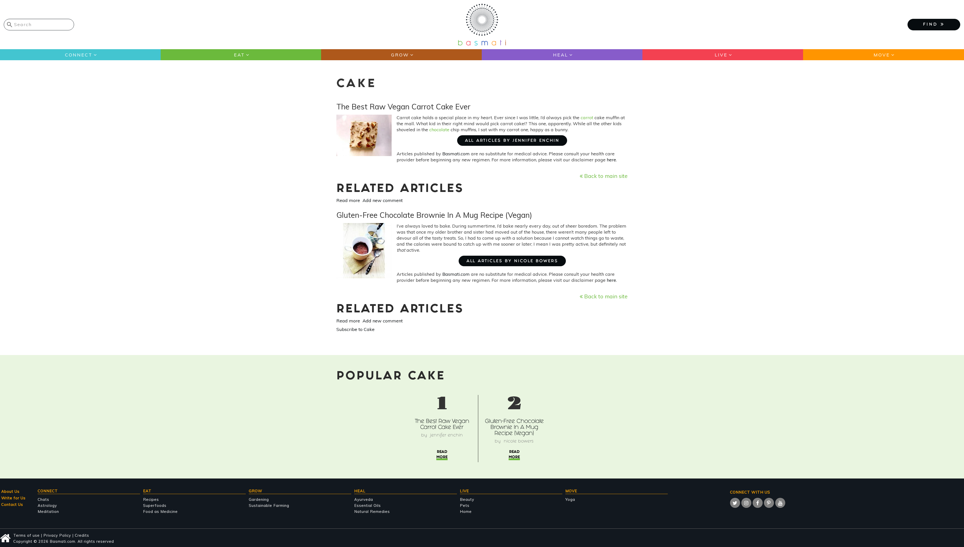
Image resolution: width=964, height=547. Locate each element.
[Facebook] (758, 503)
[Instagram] (746, 503)
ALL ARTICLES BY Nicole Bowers (512, 261)
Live (721, 55)
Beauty (467, 499)
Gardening (259, 499)
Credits (82, 535)
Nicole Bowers (519, 441)
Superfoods (154, 505)
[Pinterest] (769, 503)
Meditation (48, 511)
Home (466, 511)
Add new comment (383, 200)
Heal (560, 55)
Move (882, 55)
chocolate (439, 129)
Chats (43, 499)
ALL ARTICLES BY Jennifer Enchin (512, 141)
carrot (587, 117)
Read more (348, 200)
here (611, 160)
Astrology (47, 505)
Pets (464, 505)
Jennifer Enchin (446, 435)
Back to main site (605, 175)
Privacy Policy (57, 535)
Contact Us (12, 504)
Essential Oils (367, 505)
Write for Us (13, 498)
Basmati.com (456, 154)
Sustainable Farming (269, 505)
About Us (10, 491)
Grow (400, 55)
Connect (78, 55)
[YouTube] (780, 503)
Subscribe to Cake (355, 329)
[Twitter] (735, 503)
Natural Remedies (372, 511)
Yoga (570, 499)
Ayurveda (363, 499)
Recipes (151, 499)
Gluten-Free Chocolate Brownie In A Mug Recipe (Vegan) (514, 427)
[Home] (482, 24)
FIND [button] (932, 25)
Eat (239, 55)
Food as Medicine (160, 511)
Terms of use (26, 535)
